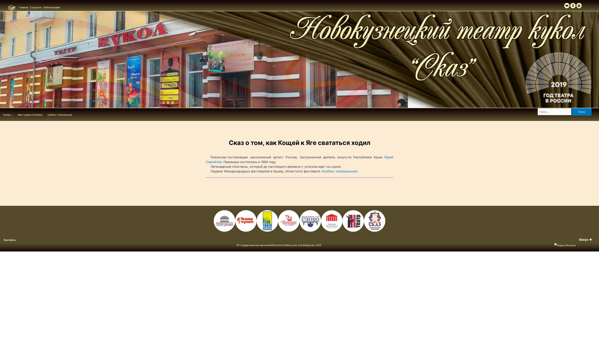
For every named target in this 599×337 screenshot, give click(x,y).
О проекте (36, 7)
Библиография (52, 7)
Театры (7, 114)
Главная (23, 7)
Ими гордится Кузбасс (30, 114)
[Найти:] (555, 111)
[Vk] (567, 5)
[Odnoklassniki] (573, 5)
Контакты (10, 240)
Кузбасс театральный (60, 114)
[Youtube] (579, 5)
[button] (585, 239)
